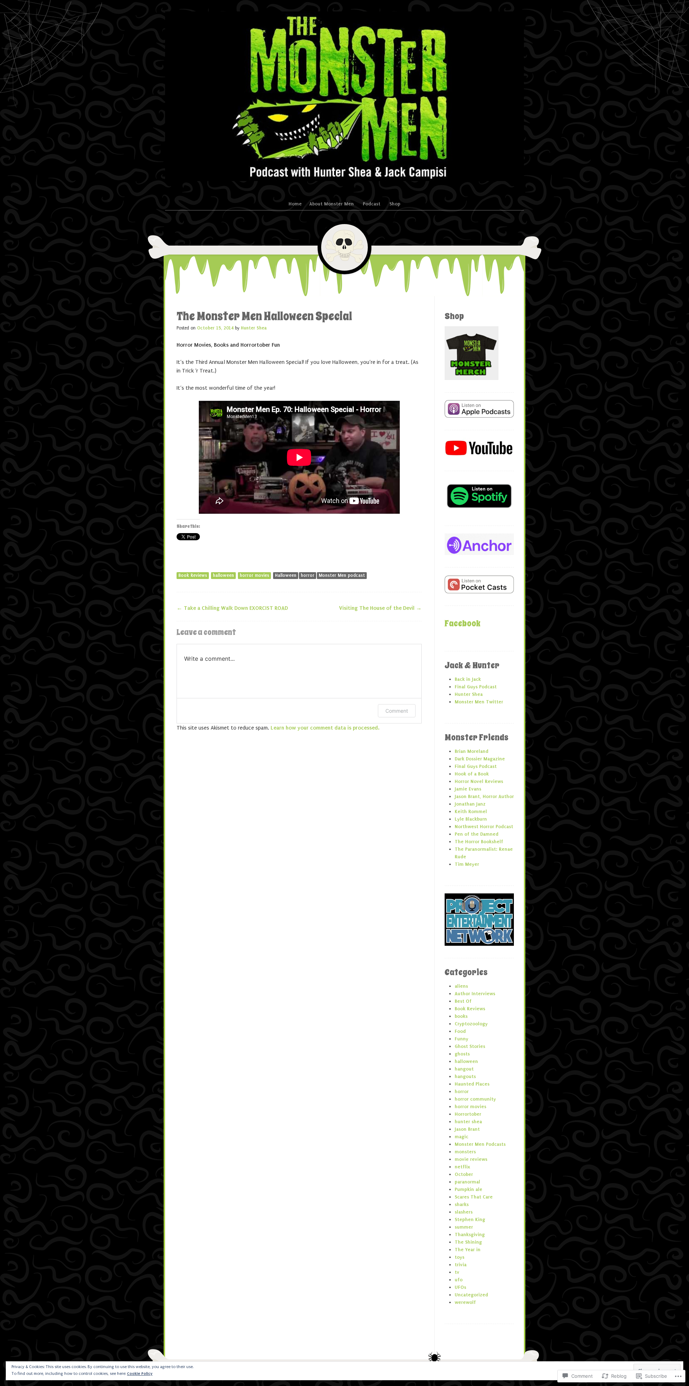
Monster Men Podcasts (480, 1144)
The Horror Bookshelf (479, 841)
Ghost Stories (470, 1046)
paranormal (467, 1182)
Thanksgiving (470, 1234)
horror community (475, 1099)
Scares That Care (474, 1197)
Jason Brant (467, 1129)
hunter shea (468, 1121)
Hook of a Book (472, 774)
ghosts (462, 1054)
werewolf (465, 1302)
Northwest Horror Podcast (484, 826)
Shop (394, 204)
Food (460, 1031)
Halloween (285, 575)
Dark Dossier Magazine (480, 758)
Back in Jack (468, 679)
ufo (459, 1279)
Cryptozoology (471, 1023)
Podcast (371, 204)
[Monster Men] (344, 96)
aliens (461, 986)
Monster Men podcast (342, 575)
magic (461, 1136)
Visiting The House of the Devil (380, 608)
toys (459, 1257)
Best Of (463, 1001)
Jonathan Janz (470, 804)
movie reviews (471, 1159)
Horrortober (468, 1114)
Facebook (463, 623)
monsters (465, 1151)
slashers (464, 1212)
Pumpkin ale (468, 1189)
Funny (461, 1038)
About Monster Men (331, 204)
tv (457, 1272)
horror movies (254, 575)
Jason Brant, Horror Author (484, 796)
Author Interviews (475, 993)
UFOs (460, 1287)
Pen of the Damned (476, 834)
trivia (461, 1264)
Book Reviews (192, 575)
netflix (462, 1166)
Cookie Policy (140, 1373)
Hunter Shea (254, 328)
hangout (464, 1069)
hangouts (465, 1076)
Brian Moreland (471, 751)
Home (295, 204)
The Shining (468, 1242)
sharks (462, 1204)
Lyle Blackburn (471, 819)
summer (464, 1227)
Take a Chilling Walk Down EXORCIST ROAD (232, 608)
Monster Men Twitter (479, 701)
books (461, 1016)
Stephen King (470, 1219)
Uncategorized (471, 1294)
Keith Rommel (471, 811)
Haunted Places (472, 1084)
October (464, 1174)
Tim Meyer (467, 864)
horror (307, 575)
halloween (223, 575)
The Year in (468, 1249)
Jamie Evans (468, 789)
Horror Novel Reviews (479, 781)
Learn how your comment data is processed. (325, 728)
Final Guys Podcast (476, 686)
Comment (396, 711)
